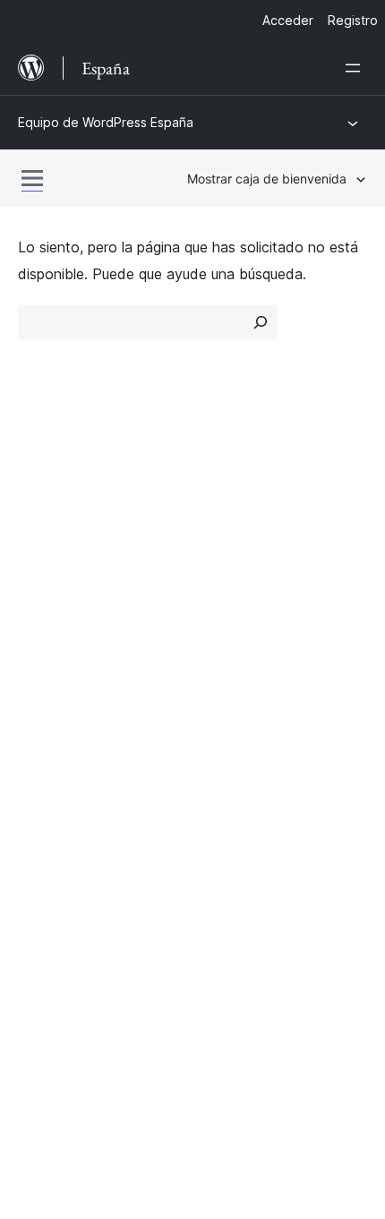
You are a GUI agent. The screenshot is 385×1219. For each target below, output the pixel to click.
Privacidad (53, 585)
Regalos (236, 739)
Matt (43, 830)
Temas (223, 522)
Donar (230, 707)
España (84, 974)
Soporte (45, 676)
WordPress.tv (71, 739)
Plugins (224, 554)
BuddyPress (67, 892)
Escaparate (238, 490)
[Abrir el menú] (356, 68)
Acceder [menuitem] (287, 20)
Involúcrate (238, 644)
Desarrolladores (69, 707)
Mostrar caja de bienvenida (266, 178)
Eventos (228, 676)
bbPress (54, 861)
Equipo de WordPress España (105, 122)
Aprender (47, 644)
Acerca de (51, 490)
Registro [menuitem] (353, 20)
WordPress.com (79, 797)
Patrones (231, 585)
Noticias (45, 522)
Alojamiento (56, 554)
